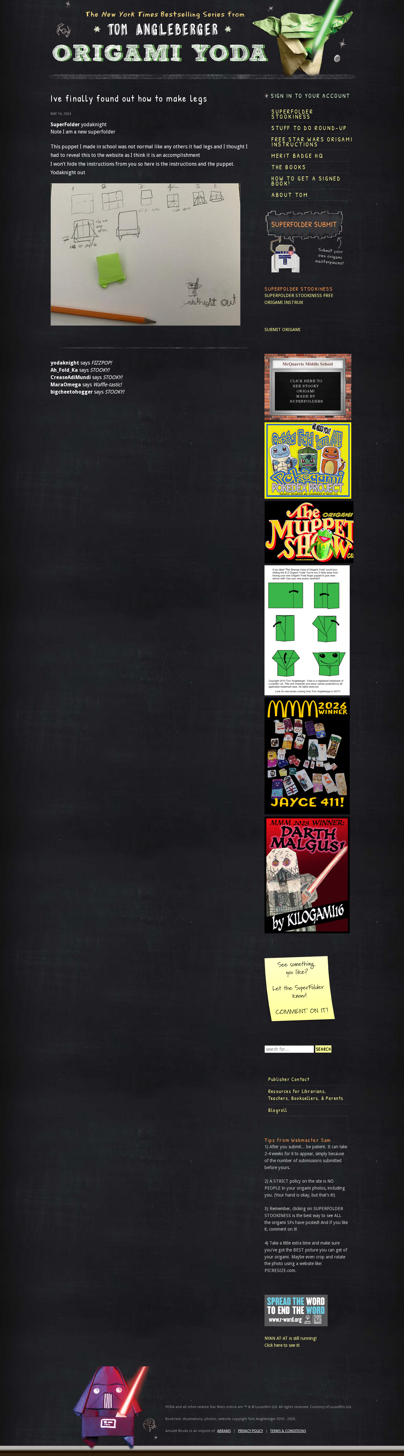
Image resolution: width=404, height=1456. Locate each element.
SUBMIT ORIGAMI (282, 329)
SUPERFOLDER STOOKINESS (293, 295)
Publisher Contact (288, 1079)
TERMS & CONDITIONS (288, 1431)
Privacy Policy (250, 1431)
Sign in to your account (310, 96)
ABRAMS (224, 1431)
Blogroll (278, 1110)
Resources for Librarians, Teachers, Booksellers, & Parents (305, 1095)
